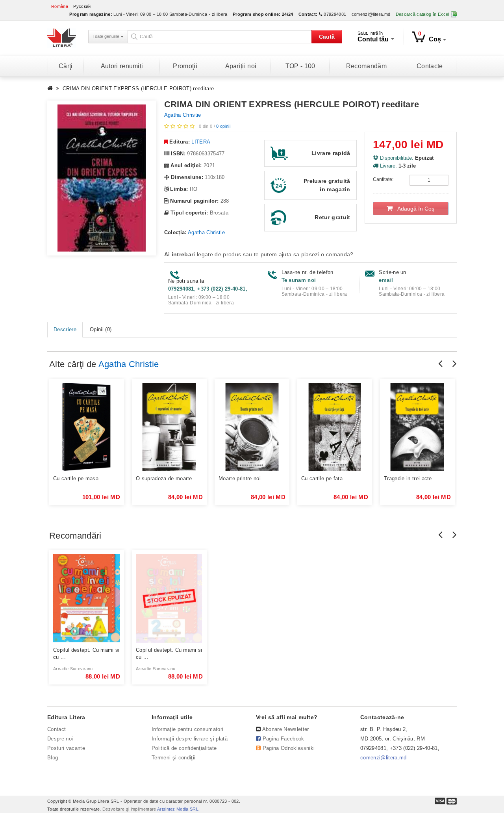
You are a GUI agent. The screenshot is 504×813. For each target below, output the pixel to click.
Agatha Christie (182, 115)
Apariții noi (241, 66)
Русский (82, 6)
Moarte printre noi (240, 478)
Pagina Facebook (283, 739)
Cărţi (66, 66)
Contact (56, 729)
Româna (59, 6)
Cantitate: (383, 179)
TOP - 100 (300, 66)
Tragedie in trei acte (408, 478)
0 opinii (223, 126)
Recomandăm (366, 66)
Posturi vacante (66, 748)
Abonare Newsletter (285, 729)
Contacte (430, 66)
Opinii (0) (100, 329)
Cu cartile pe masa (75, 478)
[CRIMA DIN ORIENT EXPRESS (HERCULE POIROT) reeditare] (101, 178)
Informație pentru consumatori (187, 729)
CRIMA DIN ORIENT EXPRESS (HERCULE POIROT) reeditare (138, 88)
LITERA (200, 142)
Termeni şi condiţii (173, 758)
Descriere (65, 329)
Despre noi (60, 739)
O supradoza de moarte (164, 478)
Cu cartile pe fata (322, 478)
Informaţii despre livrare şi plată (190, 739)
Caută (327, 37)
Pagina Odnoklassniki (289, 748)
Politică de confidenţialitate (184, 748)
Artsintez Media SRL (177, 809)
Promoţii (185, 66)
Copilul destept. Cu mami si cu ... (86, 653)
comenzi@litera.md (371, 14)
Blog (52, 758)
